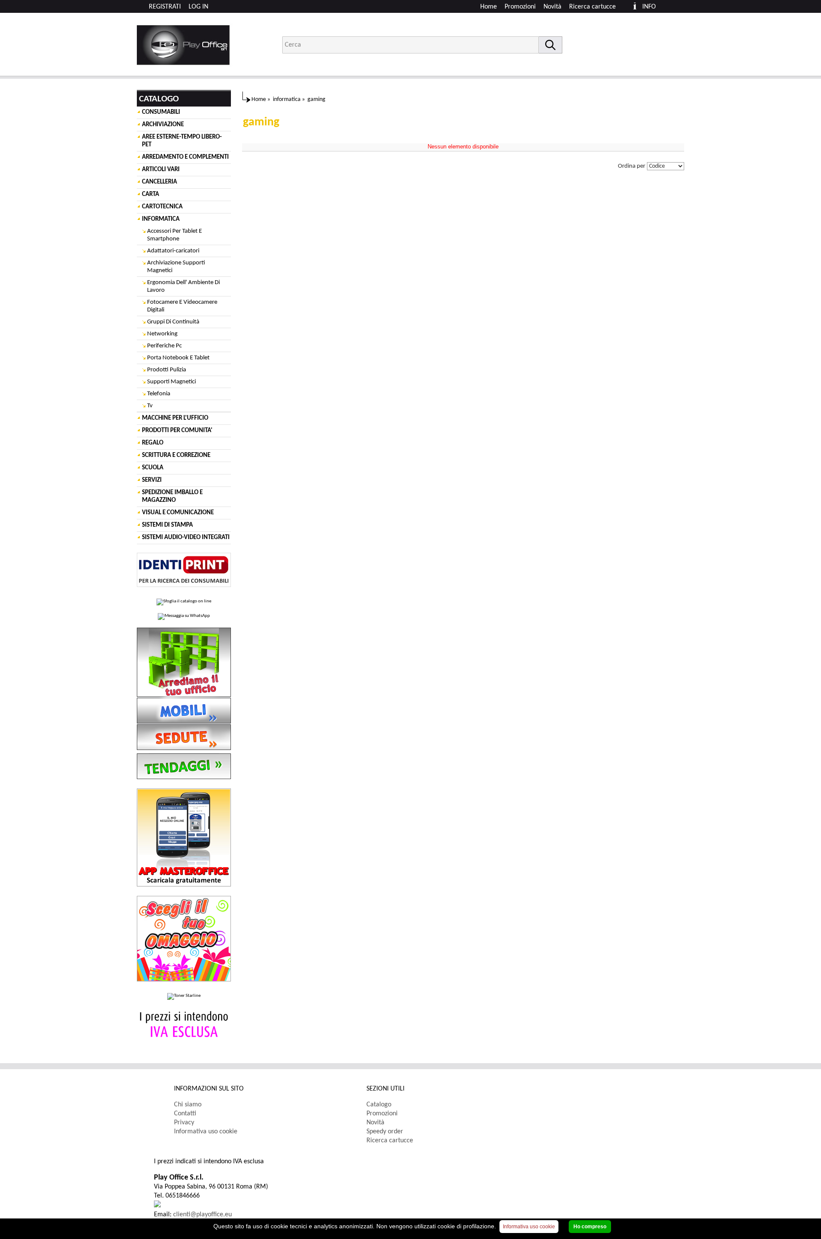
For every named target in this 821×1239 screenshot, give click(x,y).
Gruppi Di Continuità (173, 322)
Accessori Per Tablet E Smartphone (174, 235)
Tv (150, 406)
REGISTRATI (165, 6)
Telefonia (158, 394)
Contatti (185, 1113)
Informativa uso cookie (205, 1131)
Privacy (184, 1122)
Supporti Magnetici (171, 382)
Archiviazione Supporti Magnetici (176, 267)
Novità (552, 6)
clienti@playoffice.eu (202, 1214)
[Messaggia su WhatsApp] (184, 616)
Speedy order (384, 1131)
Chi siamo (187, 1104)
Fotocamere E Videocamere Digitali (182, 306)
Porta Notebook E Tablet (178, 358)
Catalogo (378, 1104)
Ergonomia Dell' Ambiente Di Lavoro (183, 286)
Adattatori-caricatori (173, 251)
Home (488, 6)
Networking (162, 334)
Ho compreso (589, 1227)
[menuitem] (596, 7)
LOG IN (198, 6)
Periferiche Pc (164, 346)
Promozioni (520, 6)
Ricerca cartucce (592, 6)
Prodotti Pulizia (166, 370)
